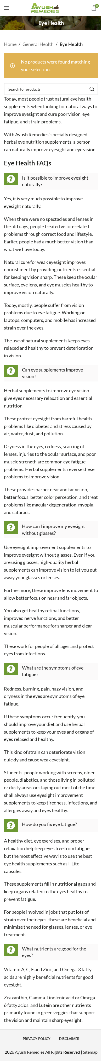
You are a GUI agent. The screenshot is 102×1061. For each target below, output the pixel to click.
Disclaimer (69, 1039)
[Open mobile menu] (6, 8)
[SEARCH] (92, 89)
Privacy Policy (36, 1039)
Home (10, 44)
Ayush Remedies (29, 1051)
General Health (38, 44)
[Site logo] (51, 7)
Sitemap (90, 1051)
